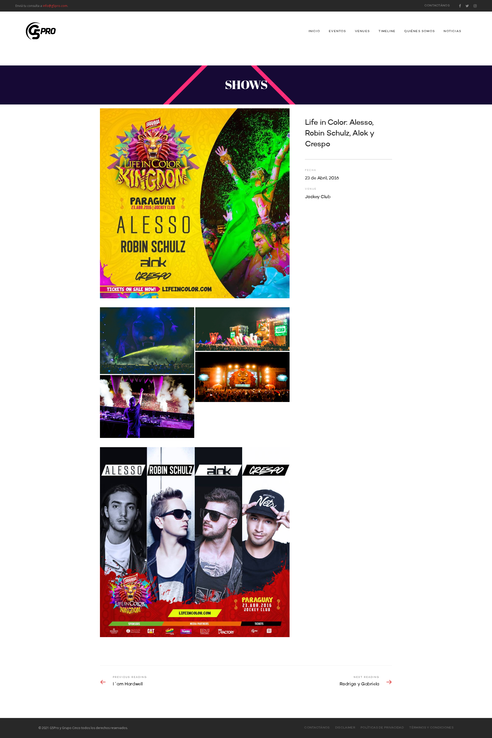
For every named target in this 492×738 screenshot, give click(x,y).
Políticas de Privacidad (382, 727)
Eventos (337, 31)
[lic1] (242, 377)
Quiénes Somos (419, 31)
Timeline (386, 31)
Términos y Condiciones (431, 727)
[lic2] (147, 406)
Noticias (452, 31)
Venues (362, 31)
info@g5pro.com (55, 6)
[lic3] (147, 340)
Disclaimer (345, 727)
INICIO (314, 31)
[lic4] (242, 329)
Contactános (437, 5)
